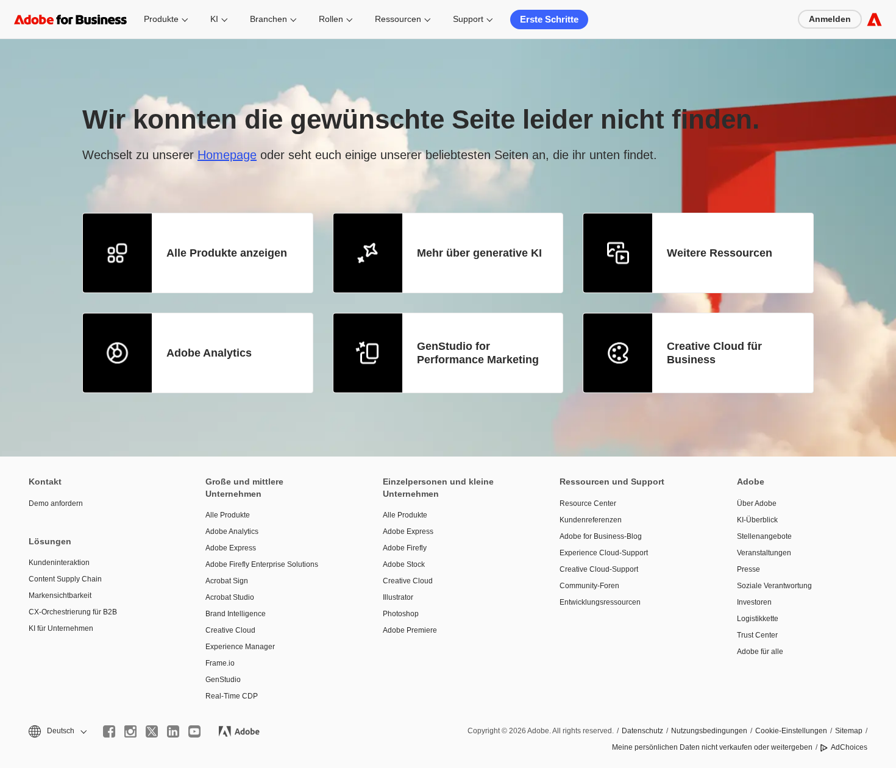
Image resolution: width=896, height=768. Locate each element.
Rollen (331, 19)
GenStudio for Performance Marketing (478, 353)
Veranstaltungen (764, 553)
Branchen (268, 19)
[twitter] (152, 731)
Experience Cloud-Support (604, 553)
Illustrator (398, 597)
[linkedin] (173, 731)
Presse (748, 569)
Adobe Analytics (209, 353)
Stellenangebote (764, 536)
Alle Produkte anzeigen (226, 253)
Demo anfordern (56, 503)
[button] (57, 731)
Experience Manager (240, 646)
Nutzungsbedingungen (709, 731)
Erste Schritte (549, 19)
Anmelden (830, 19)
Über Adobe (757, 503)
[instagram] (130, 731)
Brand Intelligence (235, 614)
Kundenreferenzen (591, 520)
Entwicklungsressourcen (600, 602)
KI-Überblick (757, 520)
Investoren (754, 602)
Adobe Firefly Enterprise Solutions (261, 564)
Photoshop (401, 614)
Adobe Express (230, 548)
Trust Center (757, 635)
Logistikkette (757, 618)
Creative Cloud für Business (714, 353)
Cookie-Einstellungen (791, 731)
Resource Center (588, 503)
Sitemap (848, 731)
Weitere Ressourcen (719, 253)
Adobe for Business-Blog (601, 536)
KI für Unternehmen (61, 628)
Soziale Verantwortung (774, 585)
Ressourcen (398, 19)
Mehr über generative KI (479, 253)
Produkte (161, 19)
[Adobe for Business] (874, 19)
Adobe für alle (760, 651)
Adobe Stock (404, 564)
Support (468, 19)
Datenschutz (642, 731)
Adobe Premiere (410, 630)
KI (214, 19)
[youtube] (194, 731)
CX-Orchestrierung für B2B (73, 612)
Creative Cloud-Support (599, 569)
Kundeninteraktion (59, 562)
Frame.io (220, 663)
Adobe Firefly (405, 548)
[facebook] (109, 731)
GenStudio (223, 679)
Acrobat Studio (229, 597)
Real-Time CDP (231, 696)
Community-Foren (589, 585)
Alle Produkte (227, 515)
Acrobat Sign (226, 581)
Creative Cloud (230, 630)
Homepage (227, 155)
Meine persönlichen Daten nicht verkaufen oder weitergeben (712, 747)
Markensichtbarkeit (60, 595)
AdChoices (849, 747)
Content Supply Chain (65, 579)
